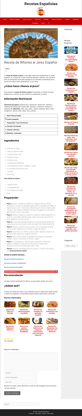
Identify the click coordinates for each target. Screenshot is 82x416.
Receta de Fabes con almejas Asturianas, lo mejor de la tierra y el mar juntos (71, 171)
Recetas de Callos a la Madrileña (15, 263)
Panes (43, 23)
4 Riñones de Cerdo (13, 148)
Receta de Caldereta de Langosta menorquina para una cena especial (38, 330)
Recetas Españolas (41, 4)
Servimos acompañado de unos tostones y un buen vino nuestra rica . (30, 250)
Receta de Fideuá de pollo (71, 123)
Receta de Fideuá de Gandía (13, 267)
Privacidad (38, 413)
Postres (67, 19)
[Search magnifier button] (56, 271)
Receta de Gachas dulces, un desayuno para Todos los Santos (71, 107)
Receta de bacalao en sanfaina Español (38, 312)
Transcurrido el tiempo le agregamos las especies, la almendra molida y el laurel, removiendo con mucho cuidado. (29, 238)
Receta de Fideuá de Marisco (13, 259)
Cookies (44, 413)
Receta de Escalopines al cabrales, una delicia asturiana (71, 228)
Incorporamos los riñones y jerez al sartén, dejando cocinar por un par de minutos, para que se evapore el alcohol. (30, 233)
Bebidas (46, 19)
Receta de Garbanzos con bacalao (52, 311)
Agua (8, 193)
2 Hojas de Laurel (12, 157)
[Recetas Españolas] (41, 11)
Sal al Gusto (10, 174)
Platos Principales (15, 19)
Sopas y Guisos (27, 19)
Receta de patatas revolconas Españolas (24, 329)
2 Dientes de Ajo (12, 160)
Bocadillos (76, 19)
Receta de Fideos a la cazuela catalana (71, 154)
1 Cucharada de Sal (13, 187)
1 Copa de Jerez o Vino (14, 154)
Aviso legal (50, 413)
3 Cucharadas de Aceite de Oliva (18, 169)
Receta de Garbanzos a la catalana (71, 90)
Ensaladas (35, 23)
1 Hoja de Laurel (12, 184)
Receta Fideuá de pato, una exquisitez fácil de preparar (71, 138)
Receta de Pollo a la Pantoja (10, 311)
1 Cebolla (10, 171)
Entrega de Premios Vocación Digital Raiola (71, 58)
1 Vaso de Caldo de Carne (15, 151)
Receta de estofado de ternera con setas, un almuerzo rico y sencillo (71, 190)
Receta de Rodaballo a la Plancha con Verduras (52, 329)
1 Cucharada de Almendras (16, 163)
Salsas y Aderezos (57, 19)
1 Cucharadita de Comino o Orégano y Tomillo (21, 166)
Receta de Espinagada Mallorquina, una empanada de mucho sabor (71, 210)
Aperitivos (38, 19)
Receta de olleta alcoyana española (24, 311)
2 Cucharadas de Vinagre (15, 190)
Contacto (31, 413)
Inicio (4, 19)
